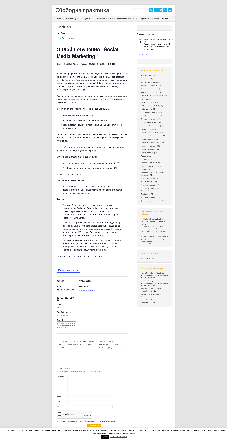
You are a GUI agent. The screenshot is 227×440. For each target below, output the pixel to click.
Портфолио (145, 159)
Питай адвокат (147, 129)
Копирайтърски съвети (150, 92)
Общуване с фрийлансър (150, 116)
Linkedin (170, 10)
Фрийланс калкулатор (150, 19)
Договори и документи (150, 89)
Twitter (160, 10)
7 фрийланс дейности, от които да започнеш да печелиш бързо (154, 275)
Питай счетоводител (150, 149)
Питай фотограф (148, 153)
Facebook (156, 10)
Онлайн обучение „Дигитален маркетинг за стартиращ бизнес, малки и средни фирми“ (77, 344)
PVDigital (75, 243)
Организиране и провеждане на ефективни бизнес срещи (109, 344)
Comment (61, 377)
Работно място (147, 182)
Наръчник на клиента (149, 102)
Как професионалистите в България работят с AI (116, 19)
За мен (165, 19)
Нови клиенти (146, 109)
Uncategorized (146, 79)
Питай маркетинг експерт (152, 142)
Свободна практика (82, 10)
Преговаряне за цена (149, 166)
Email (59, 401)
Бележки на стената (149, 82)
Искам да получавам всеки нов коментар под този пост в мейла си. (88, 421)
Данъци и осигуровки (149, 85)
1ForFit (95, 211)
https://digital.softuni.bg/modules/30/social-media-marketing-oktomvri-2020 (66, 325)
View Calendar (142, 54)
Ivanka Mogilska (147, 273)
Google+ (165, 10)
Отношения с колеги (149, 122)
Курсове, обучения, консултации (79, 19)
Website (60, 406)
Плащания (145, 156)
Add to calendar (68, 270)
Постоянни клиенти (149, 163)
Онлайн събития (62, 315)
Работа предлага (148, 178)
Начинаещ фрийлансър (150, 106)
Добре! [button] (105, 437)
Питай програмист (149, 146)
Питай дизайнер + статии (151, 136)
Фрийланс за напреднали (150, 197)
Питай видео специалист (151, 132)
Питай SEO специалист (150, 126)
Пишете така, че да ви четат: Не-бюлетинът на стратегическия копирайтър (157, 46)
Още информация (118, 436)
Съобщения (145, 194)
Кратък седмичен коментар (152, 95)
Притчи (144, 169)
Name (59, 396)
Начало (60, 19)
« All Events (62, 33)
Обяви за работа (148, 226)
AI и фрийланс (146, 75)
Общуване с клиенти (149, 112)
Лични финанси (147, 99)
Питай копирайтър (149, 139)
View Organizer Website (87, 290)
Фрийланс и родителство (151, 201)
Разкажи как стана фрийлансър (154, 219)
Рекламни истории (148, 185)
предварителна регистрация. (90, 256)
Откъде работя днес (149, 119)
